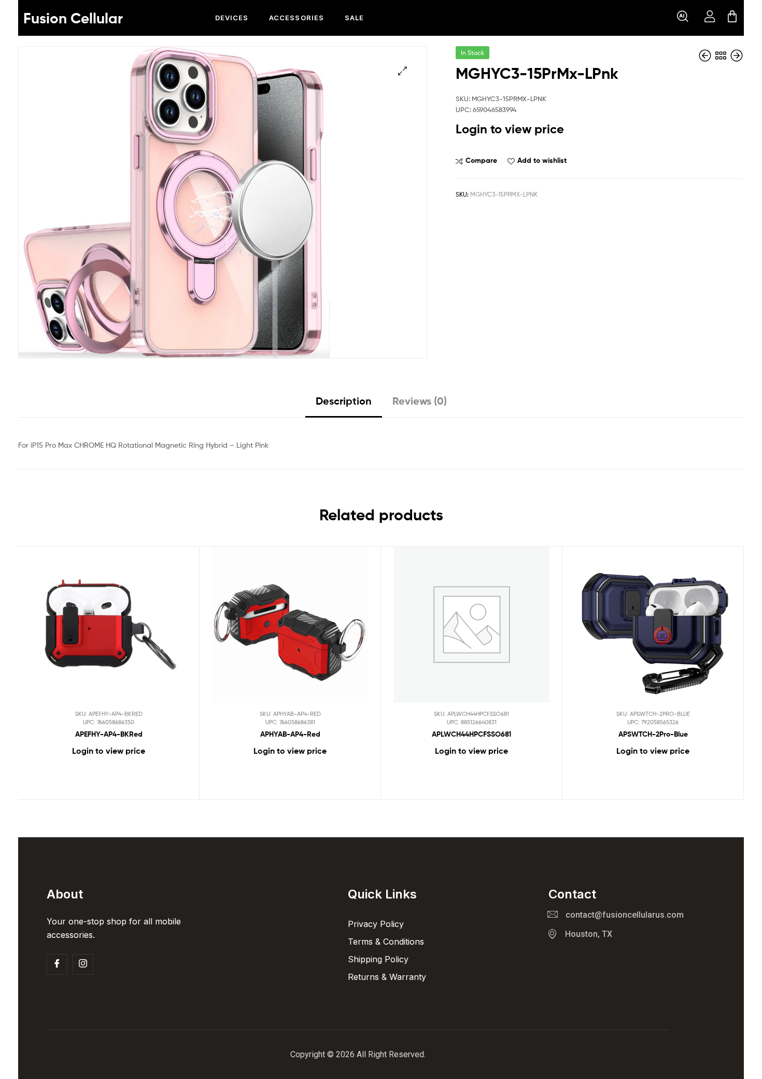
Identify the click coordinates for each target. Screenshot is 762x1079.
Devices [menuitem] (231, 17)
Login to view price (510, 128)
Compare (481, 160)
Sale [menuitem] (354, 17)
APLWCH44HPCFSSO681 (471, 734)
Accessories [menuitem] (296, 17)
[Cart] (732, 18)
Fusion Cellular (73, 18)
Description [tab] (344, 400)
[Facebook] (57, 964)
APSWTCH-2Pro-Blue (653, 734)
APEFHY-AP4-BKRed (109, 734)
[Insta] (83, 964)
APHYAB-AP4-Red (290, 734)
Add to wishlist (542, 160)
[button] (682, 18)
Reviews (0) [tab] (419, 400)
